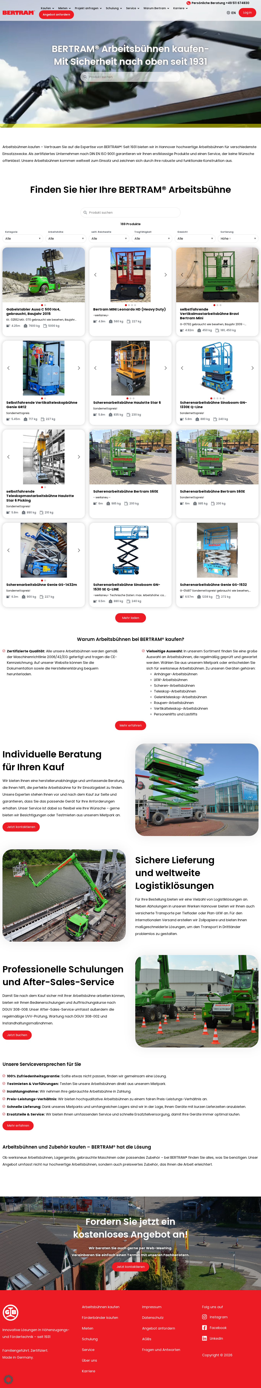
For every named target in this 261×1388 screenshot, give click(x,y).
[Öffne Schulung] (121, 8)
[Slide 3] (132, 305)
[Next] (79, 275)
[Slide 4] (135, 305)
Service (88, 1349)
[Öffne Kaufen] (53, 8)
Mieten (87, 1328)
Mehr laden (130, 618)
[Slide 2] (45, 305)
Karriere (88, 1371)
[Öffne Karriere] (186, 8)
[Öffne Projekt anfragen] (100, 8)
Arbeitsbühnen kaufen (100, 1306)
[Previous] (8, 275)
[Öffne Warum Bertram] (168, 8)
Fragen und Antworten (161, 1349)
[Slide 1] (42, 305)
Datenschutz (153, 1317)
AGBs (146, 1339)
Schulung (90, 1339)
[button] (8, 1379)
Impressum (151, 1306)
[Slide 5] (224, 398)
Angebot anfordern (158, 1328)
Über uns (89, 1360)
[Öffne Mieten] (69, 8)
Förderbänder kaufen (100, 1317)
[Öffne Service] (138, 8)
